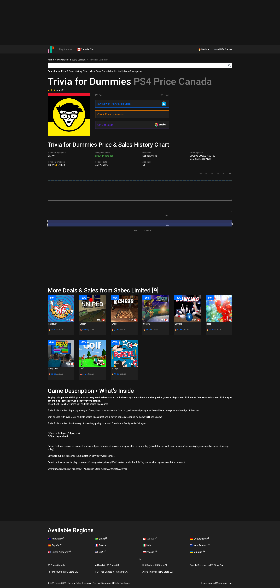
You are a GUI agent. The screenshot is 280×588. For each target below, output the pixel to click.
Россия (151, 551)
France (103, 545)
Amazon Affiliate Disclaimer (116, 583)
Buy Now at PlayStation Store (114, 103)
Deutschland (201, 538)
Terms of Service (92, 583)
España (57, 545)
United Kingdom (61, 551)
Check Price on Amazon (110, 114)
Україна (199, 551)
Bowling (178, 324)
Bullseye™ (53, 324)
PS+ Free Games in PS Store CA (111, 571)
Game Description (132, 71)
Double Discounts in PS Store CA (206, 565)
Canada (86, 49)
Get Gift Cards (105, 124)
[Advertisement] (140, 22)
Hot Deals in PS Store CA (155, 565)
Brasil (103, 538)
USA (102, 551)
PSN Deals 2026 (58, 583)
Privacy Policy (75, 583)
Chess (114, 324)
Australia (58, 538)
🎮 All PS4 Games (223, 49)
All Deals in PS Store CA (107, 565)
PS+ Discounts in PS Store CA (63, 571)
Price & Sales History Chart (74, 71)
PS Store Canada (56, 565)
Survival (146, 324)
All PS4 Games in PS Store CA (157, 571)
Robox (209, 324)
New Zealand (202, 545)
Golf (82, 368)
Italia (149, 545)
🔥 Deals (203, 49)
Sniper (83, 324)
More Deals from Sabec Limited (106, 71)
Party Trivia (53, 368)
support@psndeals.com (220, 583)
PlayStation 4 (66, 49)
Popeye (115, 368)
